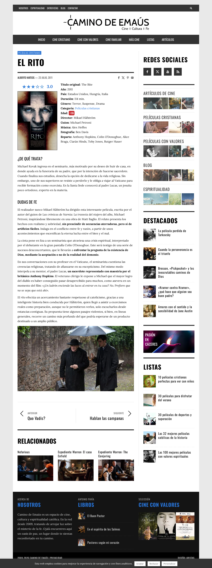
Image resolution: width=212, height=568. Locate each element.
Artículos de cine (159, 93)
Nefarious (24, 452)
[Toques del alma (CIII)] (155, 199)
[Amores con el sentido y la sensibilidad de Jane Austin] (149, 310)
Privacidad (56, 557)
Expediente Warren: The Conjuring (113, 454)
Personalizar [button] (169, 563)
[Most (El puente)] (155, 127)
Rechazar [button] (153, 563)
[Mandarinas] (175, 151)
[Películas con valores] (166, 526)
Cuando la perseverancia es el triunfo (175, 251)
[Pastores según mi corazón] (81, 542)
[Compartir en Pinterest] (127, 77)
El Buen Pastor (96, 516)
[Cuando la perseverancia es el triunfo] (149, 253)
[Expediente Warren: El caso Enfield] (76, 470)
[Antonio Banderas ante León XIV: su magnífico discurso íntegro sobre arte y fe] (175, 175)
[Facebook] (147, 71)
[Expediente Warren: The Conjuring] (116, 470)
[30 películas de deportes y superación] (149, 418)
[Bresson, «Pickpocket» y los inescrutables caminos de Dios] (149, 272)
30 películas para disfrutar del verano (175, 398)
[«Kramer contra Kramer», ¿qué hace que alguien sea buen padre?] (149, 291)
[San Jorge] (188, 127)
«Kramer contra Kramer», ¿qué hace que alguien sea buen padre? (175, 291)
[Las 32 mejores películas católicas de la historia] (149, 437)
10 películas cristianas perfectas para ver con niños (176, 379)
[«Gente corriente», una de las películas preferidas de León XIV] (188, 103)
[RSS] (178, 71)
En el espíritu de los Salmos (103, 529)
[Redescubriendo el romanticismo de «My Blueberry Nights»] (175, 103)
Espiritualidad (156, 189)
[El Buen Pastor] (81, 515)
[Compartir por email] (132, 77)
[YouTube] (168, 71)
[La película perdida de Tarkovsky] (149, 234)
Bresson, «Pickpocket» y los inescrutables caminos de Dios (176, 272)
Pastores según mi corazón (103, 542)
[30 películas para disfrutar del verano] (149, 400)
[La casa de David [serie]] (175, 127)
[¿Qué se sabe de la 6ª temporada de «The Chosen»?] (155, 175)
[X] (157, 71)
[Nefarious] (35, 468)
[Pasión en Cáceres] (168, 341)
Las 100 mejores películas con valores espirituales (174, 454)
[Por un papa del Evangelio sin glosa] (188, 199)
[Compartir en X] (123, 77)
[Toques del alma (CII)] (175, 199)
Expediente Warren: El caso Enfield (75, 454)
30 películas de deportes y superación (175, 416)
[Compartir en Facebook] (119, 77)
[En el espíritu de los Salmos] (81, 529)
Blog (147, 165)
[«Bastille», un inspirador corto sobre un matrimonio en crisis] (155, 103)
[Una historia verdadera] (188, 151)
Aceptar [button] (140, 563)
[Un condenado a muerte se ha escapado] (155, 151)
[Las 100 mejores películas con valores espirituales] (149, 456)
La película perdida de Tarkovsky (172, 232)
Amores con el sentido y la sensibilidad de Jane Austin (175, 308)
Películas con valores (163, 141)
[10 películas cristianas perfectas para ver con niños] (149, 381)
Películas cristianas (29, 52)
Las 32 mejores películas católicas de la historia (173, 435)
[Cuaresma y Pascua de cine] (188, 175)
